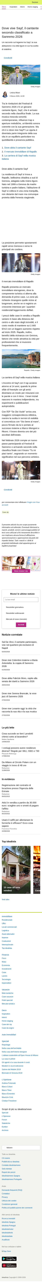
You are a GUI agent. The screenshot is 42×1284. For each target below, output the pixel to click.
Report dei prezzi (8, 1172)
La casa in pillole (8, 1059)
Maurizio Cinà (7, 1097)
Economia (6, 965)
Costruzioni (6, 941)
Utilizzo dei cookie (9, 1201)
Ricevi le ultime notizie (22, 594)
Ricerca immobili (8, 1218)
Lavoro (4, 976)
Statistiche (6, 1123)
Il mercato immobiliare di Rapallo (20, 151)
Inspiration (13, 7)
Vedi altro (5, 899)
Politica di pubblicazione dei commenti (17, 1208)
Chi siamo (6, 1158)
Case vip (5, 512)
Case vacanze (7, 997)
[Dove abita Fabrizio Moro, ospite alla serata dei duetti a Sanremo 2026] (21, 681)
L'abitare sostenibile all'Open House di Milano (20, 1055)
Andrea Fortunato (9, 1083)
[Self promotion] (21, 572)
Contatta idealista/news (11, 1165)
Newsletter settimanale (15, 613)
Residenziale (7, 920)
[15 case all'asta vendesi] (16, 870)
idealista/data (7, 1236)
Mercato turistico (8, 1004)
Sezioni (35, 2)
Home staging (33, 7)
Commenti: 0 (39, 57)
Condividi (8, 58)
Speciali (5, 1041)
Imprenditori (6, 983)
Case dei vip (7, 1024)
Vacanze (6, 990)
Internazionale (7, 945)
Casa (4, 972)
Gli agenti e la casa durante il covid (16, 1062)
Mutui (4, 962)
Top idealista (7, 948)
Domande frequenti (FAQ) (12, 1190)
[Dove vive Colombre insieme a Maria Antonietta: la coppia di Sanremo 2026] (21, 665)
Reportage (6, 1045)
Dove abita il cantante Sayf (17, 147)
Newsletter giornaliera (15, 607)
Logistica (5, 930)
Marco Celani (7, 1087)
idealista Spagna (8, 1222)
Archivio (5, 1130)
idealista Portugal (9, 1226)
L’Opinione (6, 1080)
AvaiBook (6, 1240)
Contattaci (6, 1194)
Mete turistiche (7, 993)
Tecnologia (6, 979)
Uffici (4, 923)
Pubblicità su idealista (10, 1162)
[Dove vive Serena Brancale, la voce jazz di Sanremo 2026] (21, 696)
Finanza (5, 955)
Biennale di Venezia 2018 (12, 1073)
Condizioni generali (9, 1204)
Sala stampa (7, 1169)
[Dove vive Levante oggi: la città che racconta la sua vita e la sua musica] (21, 711)
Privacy (5, 1197)
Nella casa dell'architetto (11, 1048)
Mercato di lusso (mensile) (16, 619)
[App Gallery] (9, 1265)
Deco (4, 7)
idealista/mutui (7, 1229)
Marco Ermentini (8, 1094)
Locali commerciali (9, 927)
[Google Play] (9, 1259)
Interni (22, 7)
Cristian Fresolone (9, 1101)
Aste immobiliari (9, 1035)
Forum (4, 1120)
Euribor (5, 1127)
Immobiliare (7, 916)
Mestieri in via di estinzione (12, 1066)
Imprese (5, 937)
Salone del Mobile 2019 (11, 1069)
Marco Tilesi (6, 1090)
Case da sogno (8, 1028)
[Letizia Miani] (5, 94)
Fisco (4, 958)
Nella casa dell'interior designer (14, 1052)
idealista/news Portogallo (12, 1179)
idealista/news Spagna (11, 1176)
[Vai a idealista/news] (5, 2)
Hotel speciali (7, 1000)
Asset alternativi (8, 934)
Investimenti (6, 969)
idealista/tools (7, 1233)
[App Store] (9, 1252)
